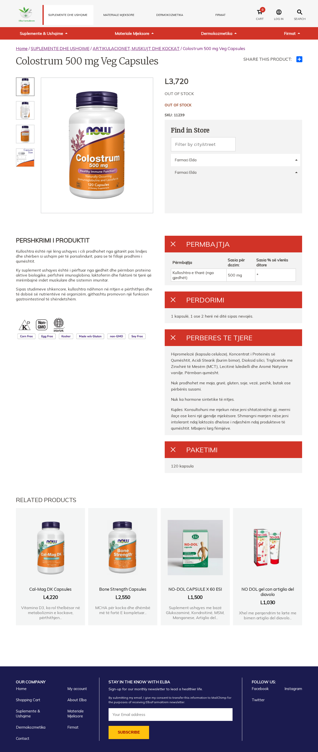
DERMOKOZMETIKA (169, 14)
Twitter (258, 699)
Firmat (220, 14)
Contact (22, 738)
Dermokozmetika (216, 33)
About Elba (76, 699)
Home (22, 48)
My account (77, 688)
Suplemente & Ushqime (41, 33)
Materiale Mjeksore (132, 33)
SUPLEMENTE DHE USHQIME (67, 14)
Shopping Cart (28, 699)
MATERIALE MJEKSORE (118, 14)
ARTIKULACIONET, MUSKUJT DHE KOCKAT (136, 48)
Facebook (260, 688)
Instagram (293, 688)
